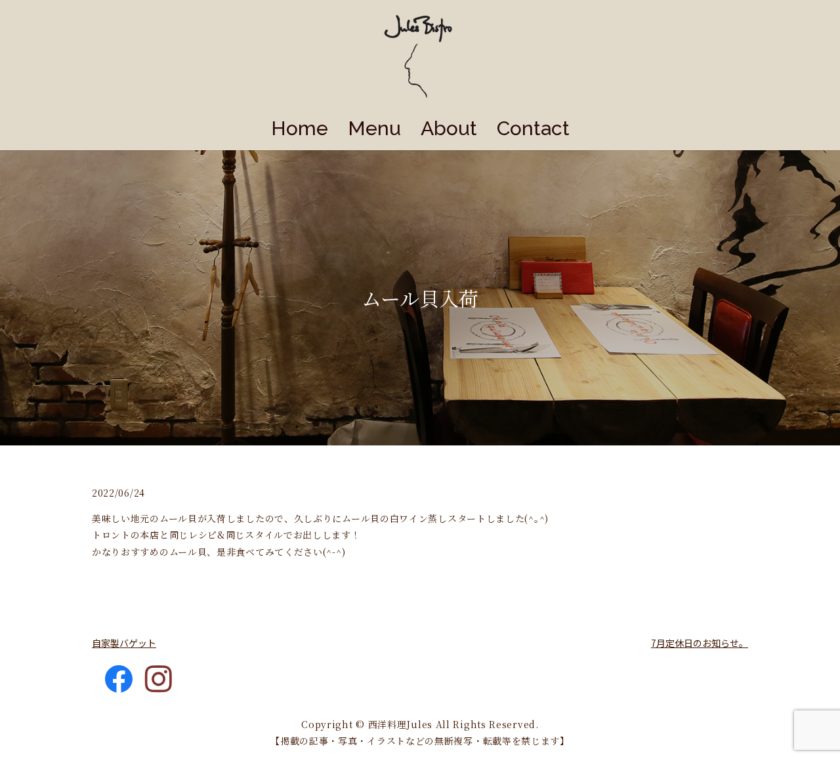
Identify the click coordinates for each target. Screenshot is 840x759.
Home (299, 128)
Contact (533, 128)
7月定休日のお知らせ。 (699, 642)
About (449, 128)
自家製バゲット (124, 642)
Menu (374, 128)
